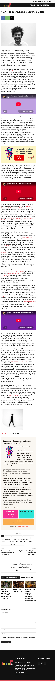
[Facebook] (3, 18)
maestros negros (27, 237)
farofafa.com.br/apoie (22, 526)
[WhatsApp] (7, 18)
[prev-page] (2, 603)
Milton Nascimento (18, 543)
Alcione (13, 536)
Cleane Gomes (26, 536)
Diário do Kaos (6, 246)
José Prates (14, 539)
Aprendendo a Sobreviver (19, 361)
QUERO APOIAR (19, 158)
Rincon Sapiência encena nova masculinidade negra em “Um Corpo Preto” (6, 594)
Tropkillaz (11, 544)
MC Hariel (11, 543)
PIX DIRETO (18, 521)
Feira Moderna (19, 537)
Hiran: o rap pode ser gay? (18, 590)
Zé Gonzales (16, 544)
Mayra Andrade (5, 543)
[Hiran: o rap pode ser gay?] (18, 584)
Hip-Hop (6, 9)
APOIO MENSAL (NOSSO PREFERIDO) (10, 514)
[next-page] (4, 603)
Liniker (17, 541)
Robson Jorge (4, 544)
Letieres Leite (4, 541)
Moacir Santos (26, 543)
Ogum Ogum (6, 275)
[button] (52, 5)
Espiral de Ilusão (13, 273)
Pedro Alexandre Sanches (8, 14)
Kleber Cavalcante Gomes (23, 539)
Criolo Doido (4, 537)
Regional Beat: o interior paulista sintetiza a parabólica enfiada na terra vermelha (30, 595)
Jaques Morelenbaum (6, 539)
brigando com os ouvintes (9, 296)
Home (2, 9)
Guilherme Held (27, 537)
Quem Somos (43, 5)
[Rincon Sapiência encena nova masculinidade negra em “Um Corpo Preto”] (6, 584)
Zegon (22, 544)
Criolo (32, 536)
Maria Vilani (30, 541)
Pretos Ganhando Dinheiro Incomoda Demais (16, 207)
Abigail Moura (8, 536)
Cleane (13, 71)
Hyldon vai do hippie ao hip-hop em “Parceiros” (27, 552)
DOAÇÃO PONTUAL (26, 512)
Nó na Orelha (19, 272)
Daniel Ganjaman (11, 537)
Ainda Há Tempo (13, 395)
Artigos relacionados (10, 578)
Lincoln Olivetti (11, 541)
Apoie (32, 5)
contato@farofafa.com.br (22, 674)
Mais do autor (27, 578)
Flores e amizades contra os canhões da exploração (8, 552)
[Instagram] (42, 663)
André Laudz (19, 536)
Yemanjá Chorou (29, 301)
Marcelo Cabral (23, 541)
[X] (12, 18)
